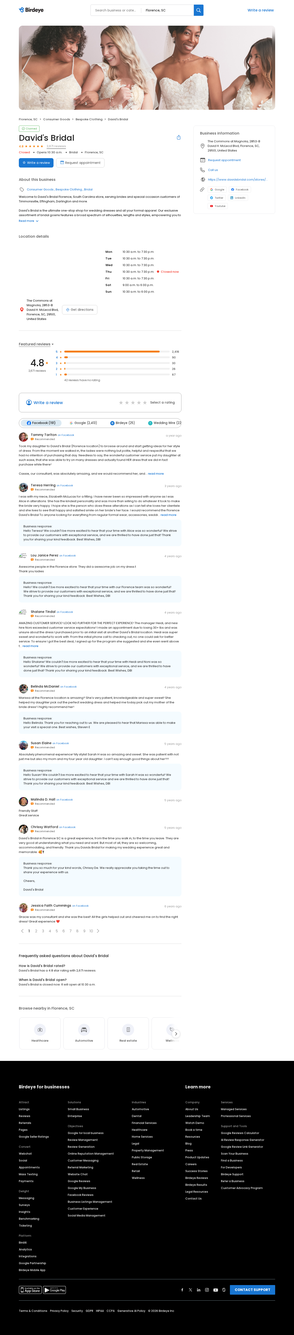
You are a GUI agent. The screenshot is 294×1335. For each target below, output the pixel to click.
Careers (191, 1164)
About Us (191, 1109)
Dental (136, 1116)
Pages (23, 1130)
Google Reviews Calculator (240, 1133)
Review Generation (81, 1147)
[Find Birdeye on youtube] (215, 1290)
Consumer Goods (56, 119)
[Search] (199, 10)
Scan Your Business (234, 1154)
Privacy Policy (59, 1311)
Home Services (142, 1137)
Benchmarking (29, 1219)
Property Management (148, 1150)
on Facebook (66, 435)
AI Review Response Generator (242, 1140)
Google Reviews (79, 1181)
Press (189, 1150)
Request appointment (83, 162)
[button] (98, 931)
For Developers (231, 1167)
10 (91, 931)
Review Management (83, 1140)
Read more (26, 221)
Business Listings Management (90, 1202)
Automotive (140, 1109)
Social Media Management (86, 1215)
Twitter (219, 198)
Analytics (25, 1249)
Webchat (25, 1154)
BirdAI (23, 1242)
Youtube (220, 206)
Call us (213, 170)
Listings (24, 1109)
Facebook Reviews (80, 1195)
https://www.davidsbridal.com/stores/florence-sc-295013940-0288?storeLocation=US (238, 179)
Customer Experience (83, 1209)
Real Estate (140, 1164)
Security (77, 1311)
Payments (26, 1181)
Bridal (73, 152)
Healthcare (139, 1130)
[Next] (176, 1034)
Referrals (25, 1123)
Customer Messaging (83, 1160)
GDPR (89, 1311)
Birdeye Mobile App (32, 1270)
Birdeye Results (196, 1185)
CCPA (111, 1311)
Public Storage (142, 1157)
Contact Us (193, 1198)
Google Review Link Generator (242, 1147)
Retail (136, 1171)
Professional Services (236, 1116)
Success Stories (196, 1171)
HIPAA (100, 1311)
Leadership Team (197, 1116)
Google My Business (82, 1188)
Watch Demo (194, 1123)
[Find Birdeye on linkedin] (199, 1290)
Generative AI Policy (131, 1311)
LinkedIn (240, 198)
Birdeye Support (232, 1174)
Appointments (29, 1167)
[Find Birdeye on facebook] (182, 1290)
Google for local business (86, 1133)
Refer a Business (232, 1181)
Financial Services (144, 1123)
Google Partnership (32, 1263)
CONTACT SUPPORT (252, 1289)
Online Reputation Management (91, 1154)
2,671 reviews (56, 146)
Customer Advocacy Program (242, 1188)
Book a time (193, 1130)
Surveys (24, 1205)
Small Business (78, 1109)
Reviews (24, 1116)
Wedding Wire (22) (168, 423)
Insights (24, 1212)
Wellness (138, 1178)
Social (23, 1160)
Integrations (28, 1256)
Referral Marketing (80, 1167)
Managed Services (234, 1109)
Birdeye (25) (125, 423)
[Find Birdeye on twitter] (190, 1290)
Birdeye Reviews (196, 1178)
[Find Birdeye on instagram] (207, 1290)
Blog (188, 1143)
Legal (135, 1143)
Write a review (261, 10)
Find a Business (232, 1160)
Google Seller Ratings (34, 1137)
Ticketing (25, 1226)
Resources (192, 1137)
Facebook (242, 189)
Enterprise (75, 1116)
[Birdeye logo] (32, 10)
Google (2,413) (85, 423)
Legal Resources (196, 1192)
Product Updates (197, 1157)
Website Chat (78, 1174)
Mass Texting (28, 1174)
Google (219, 189)
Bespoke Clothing (89, 119)
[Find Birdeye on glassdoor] (224, 1290)
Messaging (26, 1198)
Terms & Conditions (33, 1311)
